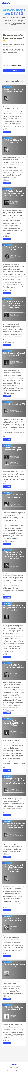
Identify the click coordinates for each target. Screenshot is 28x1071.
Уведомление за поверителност (14, 1070)
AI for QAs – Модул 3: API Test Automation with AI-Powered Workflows (14, 826)
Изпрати (15, 70)
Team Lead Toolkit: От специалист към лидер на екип (14, 608)
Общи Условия (14, 1067)
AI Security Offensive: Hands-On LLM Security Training (14, 723)
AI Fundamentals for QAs (14, 404)
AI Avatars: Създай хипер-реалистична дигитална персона (14, 193)
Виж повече (7, 131)
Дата (6, 128)
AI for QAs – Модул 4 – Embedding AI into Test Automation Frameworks (14, 781)
